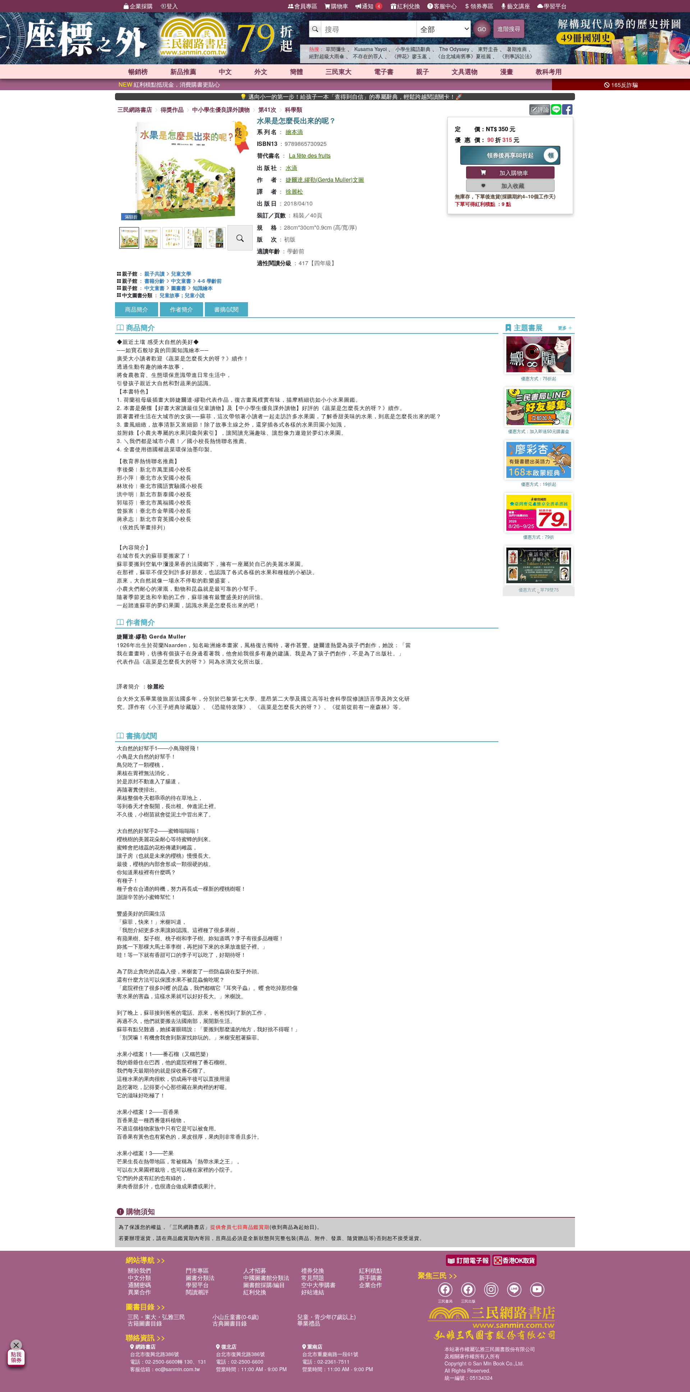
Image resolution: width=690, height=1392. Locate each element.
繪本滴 (294, 132)
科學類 (293, 109)
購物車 (339, 6)
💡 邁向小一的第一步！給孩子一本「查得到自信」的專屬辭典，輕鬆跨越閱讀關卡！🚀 (305, 96)
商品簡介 (136, 309)
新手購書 (370, 1277)
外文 (260, 71)
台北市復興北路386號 (154, 1354)
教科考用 (549, 71)
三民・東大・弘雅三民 (156, 1317)
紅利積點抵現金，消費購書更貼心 (169, 84)
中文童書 (181, 280)
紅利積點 (370, 1270)
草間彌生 (336, 48)
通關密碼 (139, 1285)
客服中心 (445, 6)
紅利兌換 (408, 6)
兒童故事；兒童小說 (182, 295)
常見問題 (312, 1277)
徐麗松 (294, 191)
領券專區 (481, 6)
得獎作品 (172, 109)
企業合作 (370, 1285)
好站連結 (312, 1292)
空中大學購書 (318, 1285)
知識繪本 (203, 287)
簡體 (296, 71)
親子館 (129, 273)
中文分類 (139, 1277)
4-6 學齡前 (210, 280)
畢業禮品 (308, 1323)
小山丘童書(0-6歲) (235, 1317)
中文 (225, 71)
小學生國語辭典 (413, 48)
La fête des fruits (310, 155)
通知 (371, 6)
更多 (563, 327)
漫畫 (506, 71)
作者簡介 (181, 309)
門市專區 (197, 1270)
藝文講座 (518, 6)
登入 (172, 6)
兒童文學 (181, 273)
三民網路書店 (135, 109)
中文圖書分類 (137, 295)
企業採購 (141, 6)
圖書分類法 (200, 1277)
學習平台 (555, 6)
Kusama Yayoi (370, 48)
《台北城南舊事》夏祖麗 (463, 56)
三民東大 (338, 71)
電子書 (384, 71)
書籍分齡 (154, 280)
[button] (539, 592)
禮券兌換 (312, 1270)
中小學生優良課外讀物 (221, 109)
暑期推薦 (517, 48)
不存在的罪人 (368, 56)
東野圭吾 (488, 48)
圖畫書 (178, 287)
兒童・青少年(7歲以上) (326, 1317)
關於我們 (139, 1270)
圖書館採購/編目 (264, 1285)
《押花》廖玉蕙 (409, 56)
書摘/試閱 (226, 309)
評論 (543, 109)
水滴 (291, 167)
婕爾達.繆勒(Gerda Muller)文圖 (325, 179)
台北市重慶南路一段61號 (330, 1354)
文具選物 (465, 71)
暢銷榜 (138, 71)
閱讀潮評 (197, 1292)
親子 (422, 71)
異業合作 (139, 1292)
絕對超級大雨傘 (326, 56)
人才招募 (254, 1270)
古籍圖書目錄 (145, 1323)
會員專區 (305, 6)
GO (482, 29)
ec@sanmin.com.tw (177, 1369)
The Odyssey (454, 48)
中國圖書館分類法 (266, 1277)
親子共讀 (154, 273)
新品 (183, 71)
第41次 (267, 109)
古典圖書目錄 (229, 1323)
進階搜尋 (508, 28)
